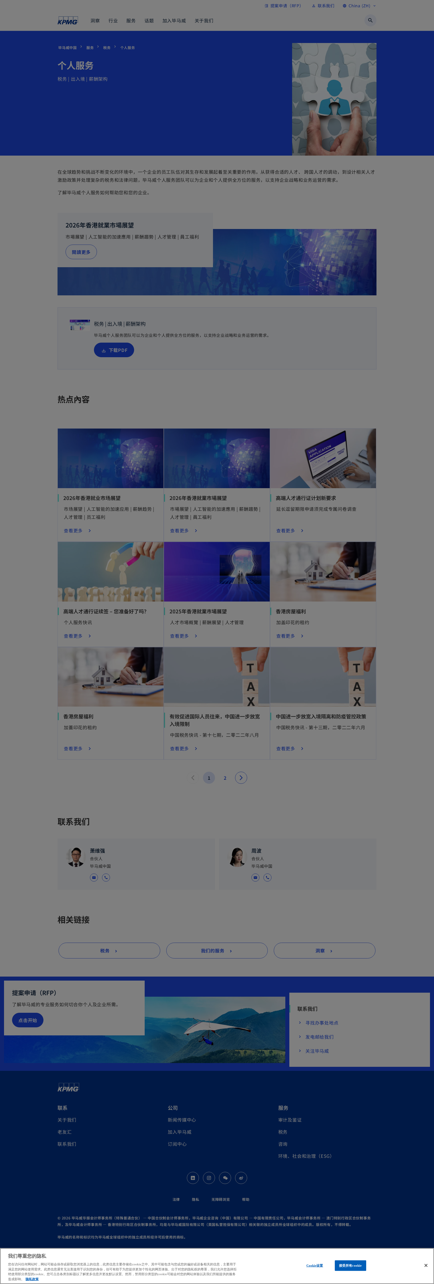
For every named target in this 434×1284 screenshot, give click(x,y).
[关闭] (425, 1265)
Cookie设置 (314, 1265)
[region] (217, 1266)
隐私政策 (32, 1279)
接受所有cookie (350, 1265)
